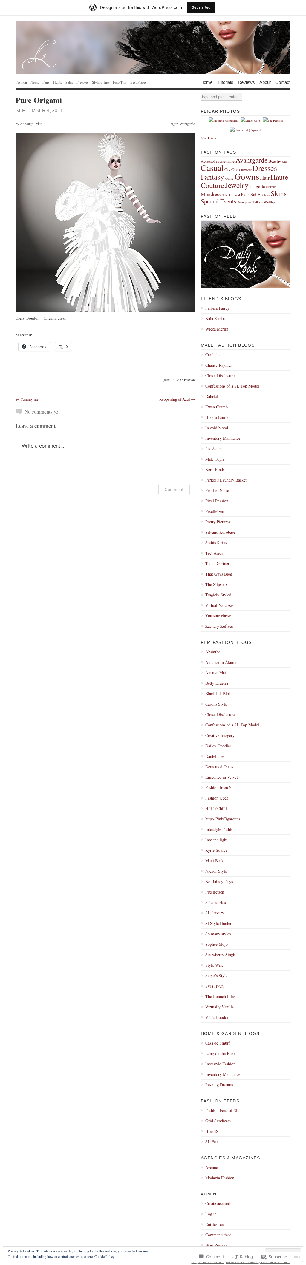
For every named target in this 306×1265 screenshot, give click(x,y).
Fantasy (212, 177)
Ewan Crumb (216, 407)
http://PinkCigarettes (222, 819)
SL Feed (212, 1141)
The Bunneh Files (220, 996)
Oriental (234, 195)
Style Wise (214, 965)
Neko (224, 195)
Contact (282, 81)
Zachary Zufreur (219, 626)
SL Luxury (214, 913)
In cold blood (216, 428)
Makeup (271, 187)
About (265, 81)
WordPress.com (218, 1245)
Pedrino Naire (217, 490)
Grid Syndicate (218, 1121)
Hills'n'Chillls (216, 808)
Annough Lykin (31, 123)
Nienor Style (216, 871)
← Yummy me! (28, 399)
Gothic (229, 178)
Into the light (216, 840)
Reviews (246, 81)
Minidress (211, 194)
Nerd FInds (214, 469)
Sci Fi (255, 194)
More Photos (208, 138)
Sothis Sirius (216, 542)
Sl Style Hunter (218, 923)
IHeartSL (213, 1131)
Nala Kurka (215, 318)
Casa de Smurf (217, 1043)
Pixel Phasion (216, 501)
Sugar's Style (216, 975)
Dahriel (211, 396)
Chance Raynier (218, 365)
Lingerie (257, 186)
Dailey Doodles (218, 746)
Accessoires (210, 161)
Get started (201, 7)
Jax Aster (213, 448)
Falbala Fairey (217, 308)
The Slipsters (216, 584)
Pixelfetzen (214, 511)
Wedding (269, 202)
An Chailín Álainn (220, 662)
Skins (279, 193)
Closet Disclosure (220, 375)
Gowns (247, 176)
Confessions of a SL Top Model (232, 386)
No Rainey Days (219, 881)
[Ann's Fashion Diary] (153, 47)
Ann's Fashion (185, 379)
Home (206, 81)
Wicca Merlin (216, 329)
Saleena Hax (215, 902)
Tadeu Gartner (217, 563)
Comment (174, 489)
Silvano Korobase (220, 532)
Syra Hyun (214, 986)
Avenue (211, 1167)
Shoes (266, 195)
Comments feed (218, 1235)
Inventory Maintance (222, 438)
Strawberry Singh (220, 954)
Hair (265, 177)
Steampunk (244, 202)
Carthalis (212, 354)
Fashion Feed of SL (222, 1110)
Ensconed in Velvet (221, 777)
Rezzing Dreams (219, 1084)
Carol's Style (216, 704)
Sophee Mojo (216, 944)
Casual (212, 167)
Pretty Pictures (217, 521)
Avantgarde (187, 123)
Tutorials (225, 81)
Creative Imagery (220, 735)
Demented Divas (219, 766)
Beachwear (277, 161)
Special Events (218, 201)
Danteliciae (214, 756)
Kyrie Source (216, 850)
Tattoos (257, 202)
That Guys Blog (218, 574)
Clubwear (245, 170)
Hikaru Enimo (217, 417)
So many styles (218, 934)
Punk (245, 194)
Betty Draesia (216, 683)
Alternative (227, 161)
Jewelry (237, 185)
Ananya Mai (215, 672)
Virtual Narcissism (221, 605)
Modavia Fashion (219, 1178)
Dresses (265, 168)
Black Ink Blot (217, 693)
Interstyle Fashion (220, 829)
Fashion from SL (219, 787)
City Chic (231, 169)
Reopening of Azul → (177, 399)
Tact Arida (214, 553)
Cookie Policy (104, 1256)
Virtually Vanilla (219, 1007)
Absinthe (212, 652)
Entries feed (215, 1224)
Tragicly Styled (218, 595)
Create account (217, 1203)
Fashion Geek (216, 798)
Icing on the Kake (220, 1053)
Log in (211, 1214)
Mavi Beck (214, 860)
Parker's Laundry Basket (226, 480)
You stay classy (218, 615)
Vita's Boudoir (217, 1017)
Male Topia (214, 459)
